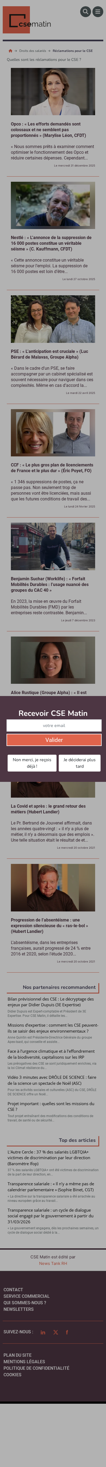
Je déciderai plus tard (80, 763)
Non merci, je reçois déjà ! (32, 763)
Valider (54, 740)
